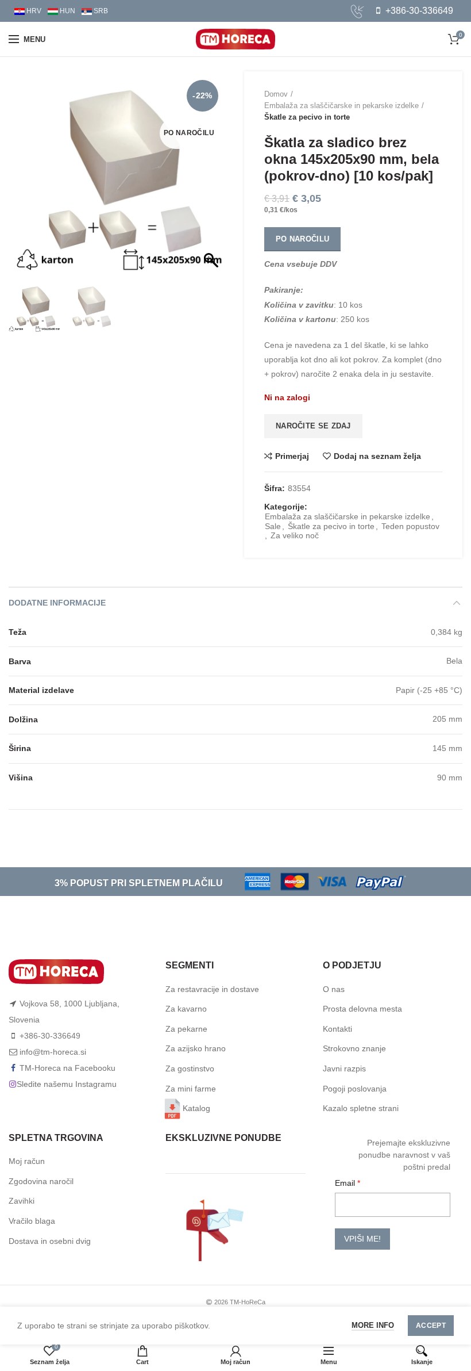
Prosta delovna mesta (362, 1008)
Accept (431, 1326)
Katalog (196, 1108)
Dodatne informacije (57, 602)
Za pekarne (186, 1028)
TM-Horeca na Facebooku (67, 1068)
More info (373, 1325)
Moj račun (27, 1161)
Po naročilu (302, 239)
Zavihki (21, 1200)
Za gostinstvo (189, 1068)
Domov (276, 94)
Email (346, 1183)
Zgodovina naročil (41, 1181)
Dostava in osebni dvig (50, 1241)
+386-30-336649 (418, 11)
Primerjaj (292, 456)
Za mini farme (190, 1088)
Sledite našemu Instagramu (67, 1084)
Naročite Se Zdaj (313, 426)
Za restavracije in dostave (212, 989)
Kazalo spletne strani (361, 1108)
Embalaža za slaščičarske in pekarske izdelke (341, 105)
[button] (212, 179)
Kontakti (337, 1028)
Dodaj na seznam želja (377, 456)
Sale (273, 526)
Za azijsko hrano (195, 1048)
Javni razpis (344, 1068)
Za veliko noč (295, 535)
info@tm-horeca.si (53, 1051)
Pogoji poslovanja (355, 1088)
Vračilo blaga (32, 1221)
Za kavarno (186, 1008)
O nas (334, 989)
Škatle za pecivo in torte (307, 117)
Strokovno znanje (354, 1048)
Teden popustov (410, 526)
